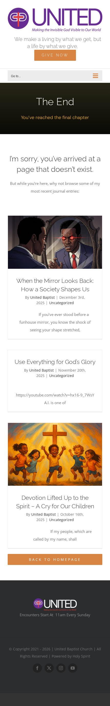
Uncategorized (61, 302)
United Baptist (42, 297)
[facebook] (37, 668)
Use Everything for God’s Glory (55, 361)
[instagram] (60, 668)
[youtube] (72, 668)
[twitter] (49, 668)
